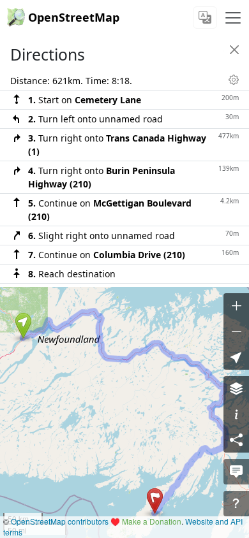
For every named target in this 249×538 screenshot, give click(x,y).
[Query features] (236, 503)
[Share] (236, 440)
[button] (23, 325)
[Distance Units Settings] (233, 79)
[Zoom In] (236, 306)
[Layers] (236, 389)
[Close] (234, 49)
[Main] (233, 17)
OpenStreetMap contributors (60, 521)
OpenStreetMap (73, 17)
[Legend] (236, 414)
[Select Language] (205, 17)
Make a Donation (151, 521)
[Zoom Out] (236, 331)
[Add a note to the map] (236, 471)
